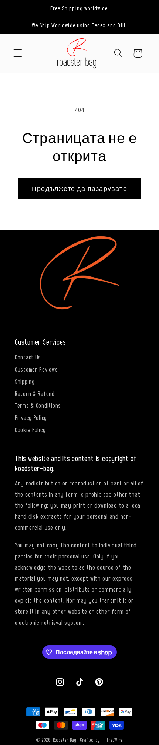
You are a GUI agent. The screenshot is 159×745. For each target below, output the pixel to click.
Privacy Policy (31, 417)
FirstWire (114, 740)
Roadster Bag (65, 740)
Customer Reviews (36, 369)
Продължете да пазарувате (79, 188)
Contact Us (28, 357)
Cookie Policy (30, 429)
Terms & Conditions (38, 405)
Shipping (25, 381)
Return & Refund (35, 393)
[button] (18, 53)
